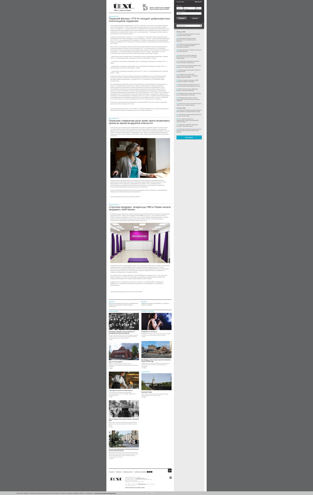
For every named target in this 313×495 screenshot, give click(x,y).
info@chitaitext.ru (142, 484)
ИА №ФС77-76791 (140, 478)
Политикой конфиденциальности (105, 493)
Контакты (118, 471)
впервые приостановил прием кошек (160, 8)
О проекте (111, 471)
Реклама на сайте (128, 471)
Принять (150, 493)
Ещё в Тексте (189, 137)
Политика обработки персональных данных (135, 487)
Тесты (149, 471)
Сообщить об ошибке (140, 471)
